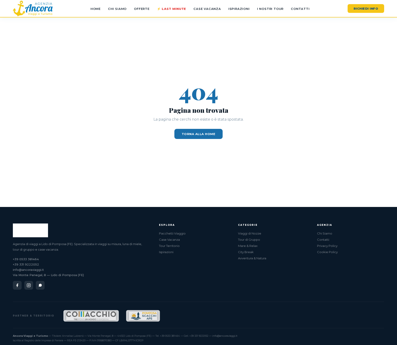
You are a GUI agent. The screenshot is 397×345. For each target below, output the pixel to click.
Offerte (142, 9)
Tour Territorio (169, 246)
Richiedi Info (366, 8)
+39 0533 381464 (26, 259)
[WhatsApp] (40, 285)
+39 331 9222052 (26, 264)
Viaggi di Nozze (249, 233)
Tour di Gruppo (249, 239)
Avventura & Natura (252, 258)
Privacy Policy (327, 246)
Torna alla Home (199, 134)
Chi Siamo (117, 9)
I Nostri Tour (270, 9)
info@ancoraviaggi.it (28, 269)
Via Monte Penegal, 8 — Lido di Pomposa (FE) (48, 275)
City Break (246, 252)
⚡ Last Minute (171, 9)
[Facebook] (17, 285)
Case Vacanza (207, 9)
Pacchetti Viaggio (172, 233)
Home (96, 9)
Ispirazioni (239, 9)
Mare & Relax (248, 246)
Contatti (300, 9)
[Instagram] (28, 285)
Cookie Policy (327, 252)
